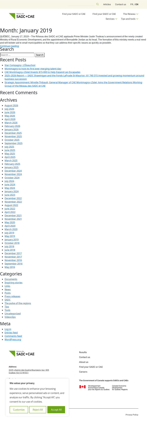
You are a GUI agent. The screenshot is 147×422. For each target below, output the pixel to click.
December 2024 (13, 170)
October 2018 (12, 243)
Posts (8, 292)
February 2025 (12, 164)
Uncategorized (13, 313)
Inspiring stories (13, 282)
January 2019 (12, 239)
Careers (83, 372)
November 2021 (13, 219)
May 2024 (10, 188)
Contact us (120, 4)
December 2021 (13, 215)
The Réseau (129, 14)
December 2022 (13, 198)
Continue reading (9, 46)
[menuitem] (131, 4)
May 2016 (10, 267)
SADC (7, 299)
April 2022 (10, 212)
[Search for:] (17, 55)
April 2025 (10, 157)
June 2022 (10, 208)
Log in (8, 329)
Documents (11, 279)
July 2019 (9, 232)
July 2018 (9, 246)
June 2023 (10, 194)
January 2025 (12, 167)
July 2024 (9, 181)
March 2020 (11, 229)
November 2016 (13, 260)
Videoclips (10, 317)
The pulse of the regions (18, 303)
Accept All (56, 410)
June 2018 (10, 249)
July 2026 (9, 108)
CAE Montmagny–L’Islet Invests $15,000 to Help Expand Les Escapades (42, 72)
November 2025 (13, 136)
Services (110, 19)
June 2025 (10, 150)
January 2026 (12, 129)
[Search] (97, 4)
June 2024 (10, 184)
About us (83, 362)
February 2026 (12, 126)
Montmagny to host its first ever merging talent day (33, 68)
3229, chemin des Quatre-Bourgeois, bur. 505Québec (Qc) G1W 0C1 (29, 371)
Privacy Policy (132, 414)
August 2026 (11, 105)
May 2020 (10, 222)
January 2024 (12, 191)
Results (83, 352)
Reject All (38, 410)
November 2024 (13, 174)
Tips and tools (128, 19)
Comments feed (13, 336)
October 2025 (12, 139)
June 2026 (10, 112)
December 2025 (13, 133)
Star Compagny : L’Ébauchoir (20, 65)
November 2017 (13, 256)
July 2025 (9, 146)
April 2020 (10, 225)
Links (7, 286)
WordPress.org (13, 339)
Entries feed (11, 332)
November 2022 (13, 201)
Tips (7, 306)
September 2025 (13, 143)
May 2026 (10, 115)
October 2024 (12, 177)
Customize (19, 410)
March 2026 (11, 122)
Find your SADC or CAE (73, 14)
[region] (37, 397)
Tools (7, 310)
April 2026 (10, 119)
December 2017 (13, 253)
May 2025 (10, 153)
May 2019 (10, 236)
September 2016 (13, 263)
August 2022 (11, 205)
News (8, 289)
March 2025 (11, 160)
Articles (107, 4)
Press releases (12, 296)
